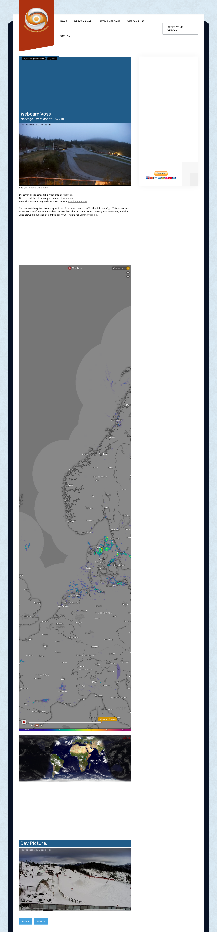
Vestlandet (69, 198)
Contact (66, 36)
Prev (24, 921)
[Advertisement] (118, 7)
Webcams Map (83, 21)
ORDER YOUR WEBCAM (175, 29)
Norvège (67, 194)
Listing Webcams (109, 21)
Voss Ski (92, 214)
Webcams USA (136, 21)
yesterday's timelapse (36, 187)
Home (63, 21)
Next (39, 921)
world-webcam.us (77, 201)
